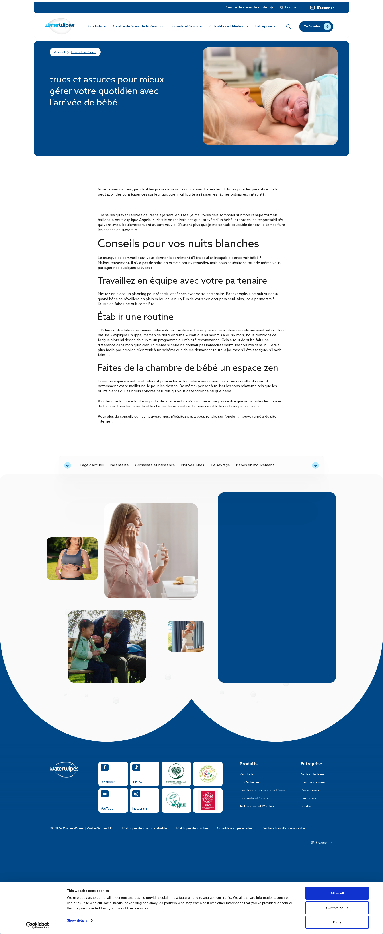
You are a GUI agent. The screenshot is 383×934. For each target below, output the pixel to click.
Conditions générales (235, 828)
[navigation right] (315, 465)
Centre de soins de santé (246, 7)
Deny (337, 922)
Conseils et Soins (83, 52)
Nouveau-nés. (193, 465)
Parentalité (119, 465)
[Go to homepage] (60, 26)
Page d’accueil (92, 465)
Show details (77, 920)
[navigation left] (67, 465)
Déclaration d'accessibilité (283, 828)
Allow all (337, 893)
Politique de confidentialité (144, 828)
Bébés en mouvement (255, 465)
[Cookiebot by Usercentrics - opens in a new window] (37, 925)
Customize (334, 908)
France (290, 7)
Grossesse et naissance (155, 465)
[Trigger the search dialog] (288, 26)
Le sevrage (220, 465)
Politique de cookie (192, 828)
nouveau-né (250, 417)
